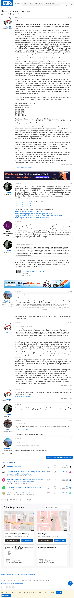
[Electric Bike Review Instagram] (10, 587)
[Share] (68, 17)
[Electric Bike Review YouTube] (2, 587)
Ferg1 (8, 483)
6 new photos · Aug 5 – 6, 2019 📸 (33, 271)
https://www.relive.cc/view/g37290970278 (29, 212)
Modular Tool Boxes (14, 466)
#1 (71, 17)
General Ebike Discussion (28, 468)
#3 (71, 222)
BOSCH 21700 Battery (22, 396)
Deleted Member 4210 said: (23, 244)
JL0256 (66, 473)
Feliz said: (18, 442)
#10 (71, 439)
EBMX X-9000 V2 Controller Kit (18, 493)
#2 (71, 183)
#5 (71, 291)
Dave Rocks (10, 475)
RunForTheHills (10, 468)
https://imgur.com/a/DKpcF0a (25, 204)
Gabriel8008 (10, 494)
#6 (71, 322)
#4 (71, 241)
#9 (71, 420)
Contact (12, 583)
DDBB (8, 489)
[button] (21, 3)
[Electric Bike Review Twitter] (13, 587)
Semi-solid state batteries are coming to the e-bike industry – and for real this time (26, 473)
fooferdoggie (65, 480)
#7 (71, 389)
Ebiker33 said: (19, 295)
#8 (71, 405)
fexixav (66, 494)
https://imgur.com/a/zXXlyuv (24, 206)
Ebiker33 (6, 14)
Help (2, 583)
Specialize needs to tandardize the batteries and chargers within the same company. (25, 480)
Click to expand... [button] (43, 309)
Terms (7, 583)
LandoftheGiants (64, 488)
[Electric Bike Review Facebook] (6, 587)
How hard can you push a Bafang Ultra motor (24, 487)
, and (25, 167)
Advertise (19, 583)
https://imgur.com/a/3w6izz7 (25, 202)
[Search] (71, 5)
